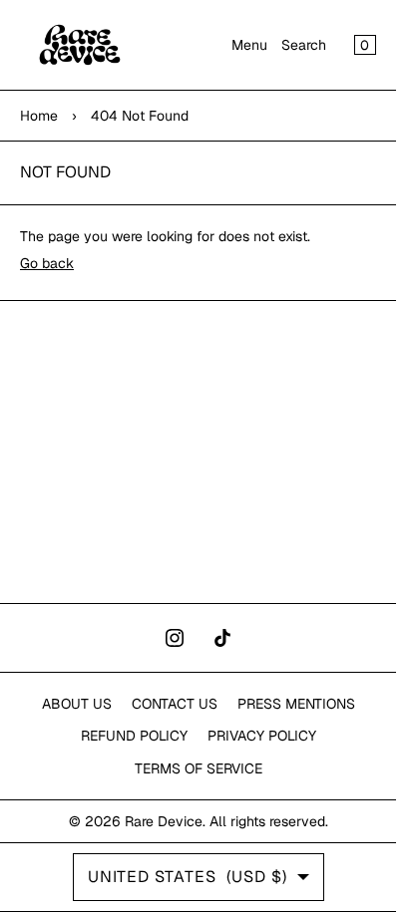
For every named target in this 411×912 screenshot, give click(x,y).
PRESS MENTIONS (296, 704)
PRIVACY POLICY (261, 736)
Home (39, 116)
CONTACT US (174, 704)
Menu (249, 45)
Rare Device (164, 821)
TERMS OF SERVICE (198, 768)
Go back (47, 263)
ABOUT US (77, 704)
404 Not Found (140, 116)
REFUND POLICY (134, 736)
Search (303, 45)
